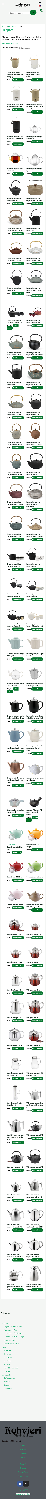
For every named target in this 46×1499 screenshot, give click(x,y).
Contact (23, 1464)
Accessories (12, 26)
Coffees (23, 1450)
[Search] (33, 12)
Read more (17, 852)
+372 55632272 (23, 1490)
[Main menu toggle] (3, 4)
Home (4, 26)
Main (23, 1458)
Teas (23, 1446)
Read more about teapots (11, 43)
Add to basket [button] (18, 80)
